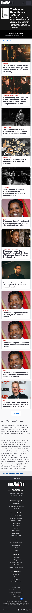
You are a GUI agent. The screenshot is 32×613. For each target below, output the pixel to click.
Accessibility (16, 579)
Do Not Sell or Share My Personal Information (16, 601)
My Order (16, 503)
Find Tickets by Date (16, 515)
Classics (16, 528)
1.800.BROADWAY (18, 490)
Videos (16, 547)
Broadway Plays (16, 520)
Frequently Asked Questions (16, 506)
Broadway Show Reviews (16, 567)
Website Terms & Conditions (16, 589)
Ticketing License (16, 596)
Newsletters (16, 557)
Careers (16, 577)
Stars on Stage (16, 523)
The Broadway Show (16, 542)
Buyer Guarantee (16, 582)
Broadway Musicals (16, 518)
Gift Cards (16, 564)
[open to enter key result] (28, 3)
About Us (16, 574)
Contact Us (15, 489)
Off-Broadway (16, 533)
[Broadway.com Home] (7, 2)
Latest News (16, 545)
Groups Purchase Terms (16, 594)
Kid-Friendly (16, 525)
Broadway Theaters (16, 562)
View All (16, 413)
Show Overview (8, 41)
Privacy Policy (16, 587)
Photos (16, 550)
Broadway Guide (16, 560)
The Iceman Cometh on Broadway (13, 473)
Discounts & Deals (16, 535)
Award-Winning (16, 530)
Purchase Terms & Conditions (16, 592)
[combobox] (28, 3)
